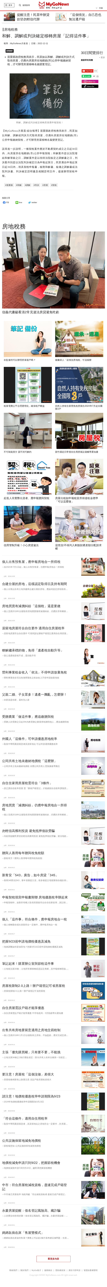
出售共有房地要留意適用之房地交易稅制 (31, 1030)
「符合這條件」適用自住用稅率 (25, 1118)
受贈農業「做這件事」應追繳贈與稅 (28, 716)
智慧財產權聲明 (91, 1270)
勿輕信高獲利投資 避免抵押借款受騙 (28, 831)
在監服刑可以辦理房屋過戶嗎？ (20, 360)
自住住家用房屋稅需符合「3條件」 (27, 783)
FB (7, 202)
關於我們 (24, 1270)
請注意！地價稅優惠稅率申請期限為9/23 (31, 1096)
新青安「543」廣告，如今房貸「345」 (30, 875)
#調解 (27, 185)
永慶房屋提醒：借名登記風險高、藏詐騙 (31, 1210)
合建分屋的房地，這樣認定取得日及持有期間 (34, 584)
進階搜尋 (26, 5)
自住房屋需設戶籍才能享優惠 (23, 1008)
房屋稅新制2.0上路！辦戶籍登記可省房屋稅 (33, 986)
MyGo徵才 (36, 1270)
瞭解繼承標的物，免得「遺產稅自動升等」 (33, 650)
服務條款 (48, 1270)
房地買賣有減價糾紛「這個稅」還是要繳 (31, 606)
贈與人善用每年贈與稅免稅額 (23, 853)
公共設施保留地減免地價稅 (21, 1140)
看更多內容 (53, 1259)
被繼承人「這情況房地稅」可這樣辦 (73, 360)
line (20, 202)
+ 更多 (102, 57)
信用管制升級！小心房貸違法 (21, 545)
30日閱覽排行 (92, 53)
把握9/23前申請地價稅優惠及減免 (26, 941)
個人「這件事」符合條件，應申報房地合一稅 (34, 919)
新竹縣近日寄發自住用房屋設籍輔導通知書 (76, 452)
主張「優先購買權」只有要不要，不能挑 (31, 1052)
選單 (10, 5)
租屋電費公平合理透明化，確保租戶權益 (24, 406)
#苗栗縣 (9, 185)
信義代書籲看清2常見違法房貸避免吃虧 (30, 312)
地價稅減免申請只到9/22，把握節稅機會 (31, 1163)
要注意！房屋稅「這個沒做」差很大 (28, 1074)
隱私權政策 (60, 1270)
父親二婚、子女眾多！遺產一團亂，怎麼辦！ (34, 694)
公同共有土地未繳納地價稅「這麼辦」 (29, 761)
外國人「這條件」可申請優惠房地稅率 (29, 739)
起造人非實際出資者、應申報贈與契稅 (26, 498)
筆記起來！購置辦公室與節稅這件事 (28, 963)
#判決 (36, 185)
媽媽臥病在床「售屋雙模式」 (23, 1232)
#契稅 (54, 185)
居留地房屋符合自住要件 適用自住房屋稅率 (33, 628)
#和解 (19, 185)
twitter (34, 202)
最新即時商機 (87, 60)
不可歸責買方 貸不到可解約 (18, 452)
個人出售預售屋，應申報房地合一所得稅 (31, 562)
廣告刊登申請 (75, 1270)
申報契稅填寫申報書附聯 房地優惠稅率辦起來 (35, 897)
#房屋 (45, 185)
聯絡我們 (13, 1270)
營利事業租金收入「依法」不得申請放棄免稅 (34, 672)
